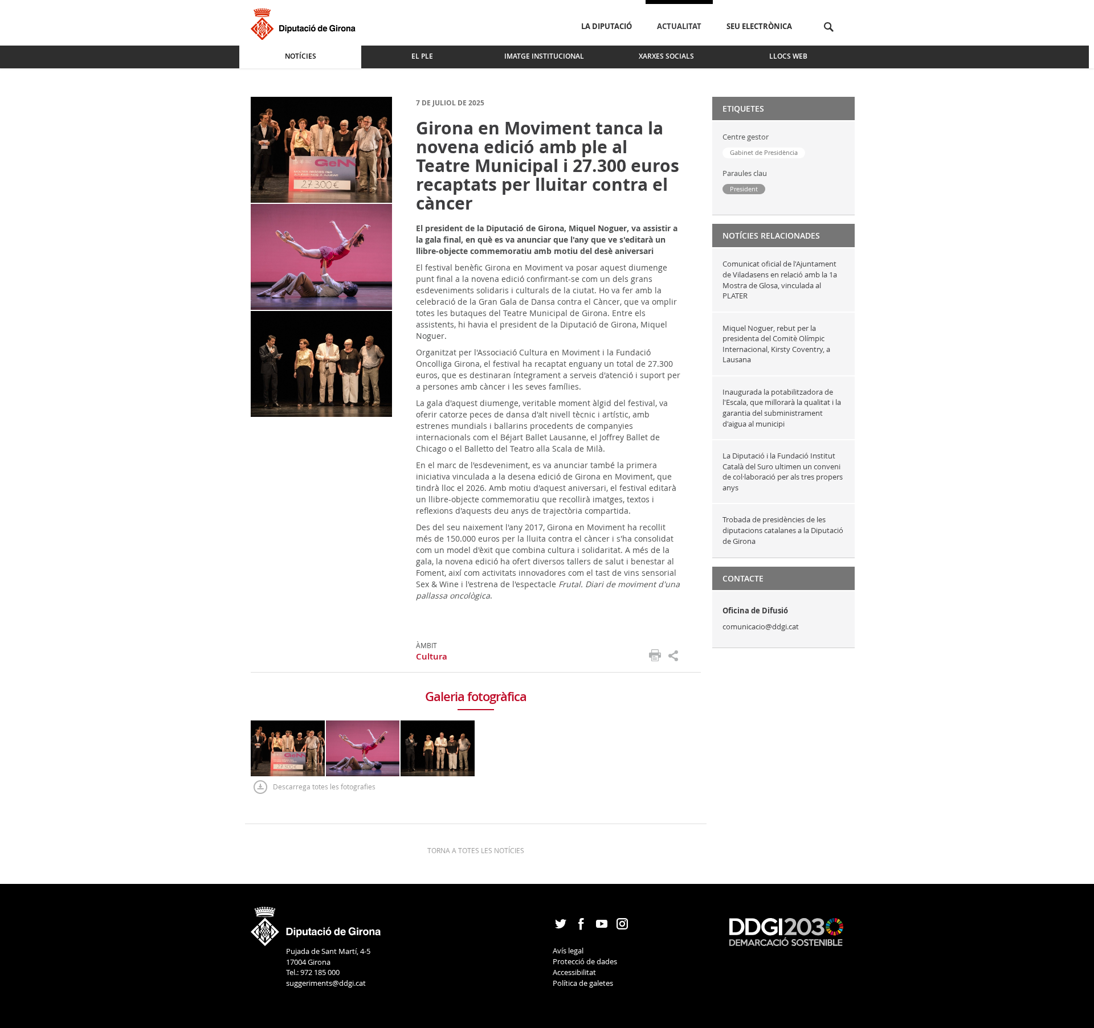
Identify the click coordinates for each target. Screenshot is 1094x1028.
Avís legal (568, 950)
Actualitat (679, 26)
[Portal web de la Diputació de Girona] (316, 923)
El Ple (422, 56)
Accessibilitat (574, 972)
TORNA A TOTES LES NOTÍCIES (475, 850)
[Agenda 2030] (786, 931)
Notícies (300, 56)
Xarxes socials (666, 56)
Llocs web (788, 56)
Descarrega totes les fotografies (324, 786)
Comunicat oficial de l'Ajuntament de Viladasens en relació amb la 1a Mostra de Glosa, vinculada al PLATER (779, 280)
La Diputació (606, 26)
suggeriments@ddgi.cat (326, 983)
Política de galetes (583, 983)
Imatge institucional (544, 56)
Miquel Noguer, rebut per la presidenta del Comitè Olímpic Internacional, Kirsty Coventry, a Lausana (776, 344)
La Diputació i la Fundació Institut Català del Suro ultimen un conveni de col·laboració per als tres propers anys (782, 471)
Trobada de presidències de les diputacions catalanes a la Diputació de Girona (782, 530)
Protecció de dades (585, 961)
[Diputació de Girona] (305, 22)
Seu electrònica (759, 26)
